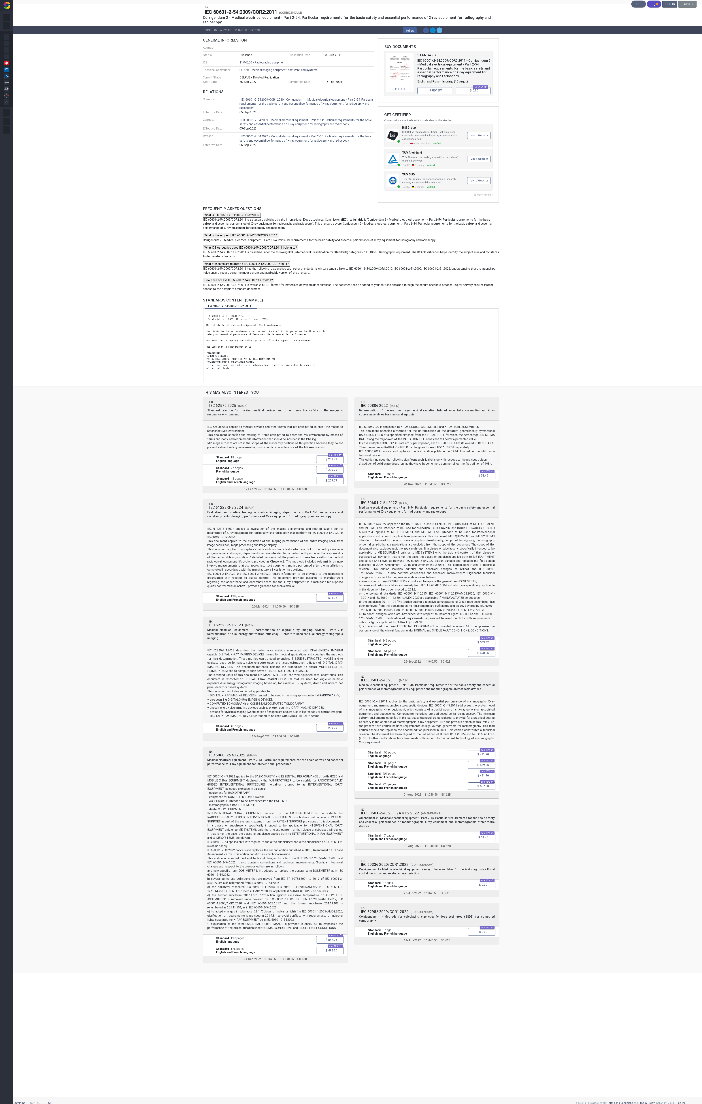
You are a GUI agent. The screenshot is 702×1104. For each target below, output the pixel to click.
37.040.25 (287, 959)
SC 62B (255, 30)
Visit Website (479, 135)
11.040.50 (240, 30)
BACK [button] (207, 30)
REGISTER (687, 4)
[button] (410, 30)
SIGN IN (670, 4)
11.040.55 (287, 489)
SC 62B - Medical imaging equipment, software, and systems (278, 70)
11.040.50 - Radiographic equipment (262, 62)
